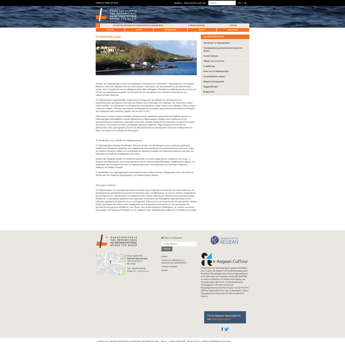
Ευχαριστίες (209, 92)
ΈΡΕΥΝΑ (164, 270)
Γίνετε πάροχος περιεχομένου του (224, 317)
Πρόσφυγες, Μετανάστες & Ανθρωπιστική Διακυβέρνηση (138, 25)
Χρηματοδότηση (210, 86)
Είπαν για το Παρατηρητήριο (216, 71)
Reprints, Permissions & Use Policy (216, 341)
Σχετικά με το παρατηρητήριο (216, 43)
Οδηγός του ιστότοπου (213, 61)
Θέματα (202, 30)
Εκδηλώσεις (233, 30)
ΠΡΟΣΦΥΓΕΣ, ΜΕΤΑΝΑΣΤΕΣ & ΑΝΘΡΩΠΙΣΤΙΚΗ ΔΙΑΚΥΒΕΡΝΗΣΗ (174, 261)
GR (245, 3)
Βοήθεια (178, 3)
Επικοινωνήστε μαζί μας (195, 3)
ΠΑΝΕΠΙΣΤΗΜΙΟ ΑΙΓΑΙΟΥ (107, 3)
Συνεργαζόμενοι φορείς (214, 76)
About (164, 341)
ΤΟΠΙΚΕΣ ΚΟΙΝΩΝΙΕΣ (169, 267)
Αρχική (98, 26)
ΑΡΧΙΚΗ (164, 257)
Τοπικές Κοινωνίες (196, 25)
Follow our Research (173, 238)
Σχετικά (110, 30)
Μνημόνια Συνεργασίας (213, 81)
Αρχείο (139, 30)
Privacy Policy (193, 341)
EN (239, 3)
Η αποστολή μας (210, 56)
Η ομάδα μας (209, 66)
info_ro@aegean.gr (141, 271)
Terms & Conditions (177, 341)
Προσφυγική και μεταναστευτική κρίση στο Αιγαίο (223, 49)
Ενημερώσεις (170, 30)
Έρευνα (233, 25)
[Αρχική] (118, 14)
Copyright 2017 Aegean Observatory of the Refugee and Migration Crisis (128, 341)
